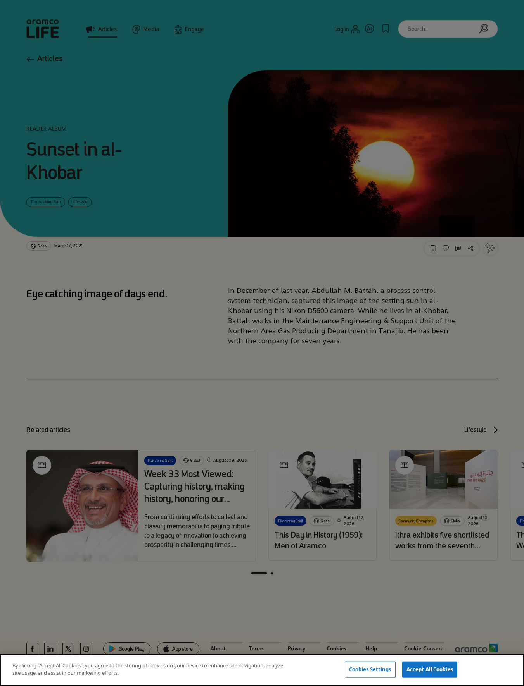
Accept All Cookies (429, 669)
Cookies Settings (370, 669)
